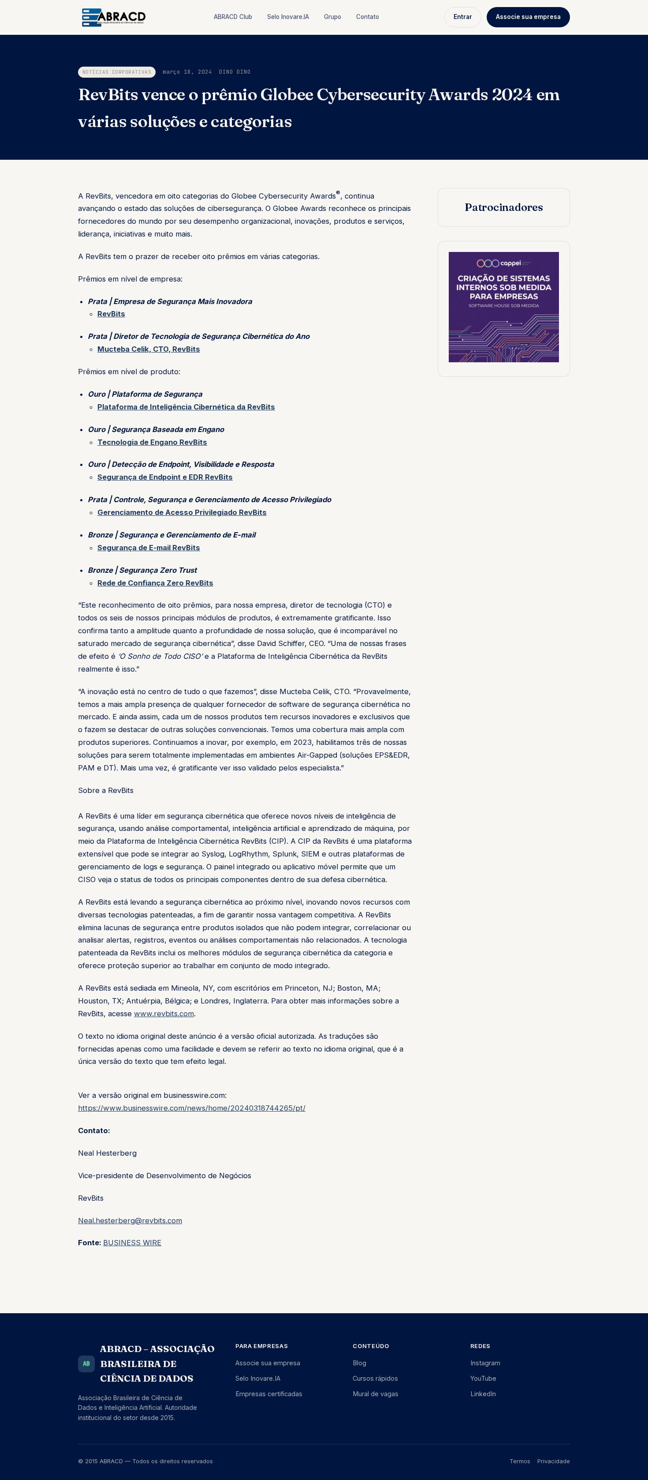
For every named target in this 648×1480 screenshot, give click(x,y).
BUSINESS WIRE (132, 1242)
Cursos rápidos (375, 1378)
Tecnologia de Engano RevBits (152, 442)
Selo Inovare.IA (288, 16)
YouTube (483, 1378)
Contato (367, 16)
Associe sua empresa (528, 16)
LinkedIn (483, 1393)
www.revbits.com (164, 1013)
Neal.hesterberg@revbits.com (130, 1220)
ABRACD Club (233, 16)
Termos (520, 1461)
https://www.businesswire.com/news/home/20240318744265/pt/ (191, 1108)
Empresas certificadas (268, 1393)
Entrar (463, 16)
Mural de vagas (375, 1393)
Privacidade (553, 1461)
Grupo (332, 16)
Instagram (485, 1363)
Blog (359, 1363)
